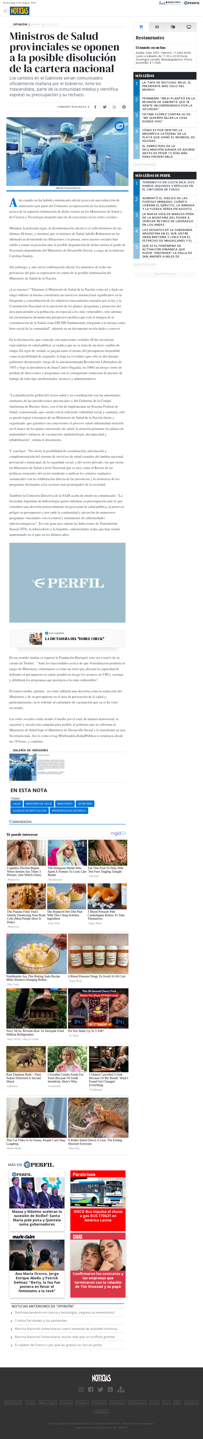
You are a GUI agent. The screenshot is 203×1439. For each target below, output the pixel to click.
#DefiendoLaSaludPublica (69, 810)
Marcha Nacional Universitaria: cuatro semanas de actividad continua (66, 1329)
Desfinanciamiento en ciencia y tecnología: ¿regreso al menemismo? (65, 1312)
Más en (15, 1164)
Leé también (56, 633)
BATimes (101, 1411)
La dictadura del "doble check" (74, 639)
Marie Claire (47, 1402)
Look (154, 1402)
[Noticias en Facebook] (90, 1390)
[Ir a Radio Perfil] (170, 2)
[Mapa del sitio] (120, 1390)
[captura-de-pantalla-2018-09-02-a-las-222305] (50, 767)
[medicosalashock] (22, 767)
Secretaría (85, 803)
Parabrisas (117, 1402)
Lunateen (191, 1402)
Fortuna (66, 1402)
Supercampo (137, 1402)
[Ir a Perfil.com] (192, 2)
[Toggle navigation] (6, 10)
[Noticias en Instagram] (81, 1390)
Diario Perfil (13, 1402)
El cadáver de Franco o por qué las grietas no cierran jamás (58, 1345)
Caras (30, 1402)
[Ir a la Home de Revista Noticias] (20, 11)
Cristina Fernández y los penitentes (41, 1320)
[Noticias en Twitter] (100, 1390)
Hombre (82, 1402)
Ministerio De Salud (39, 803)
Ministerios (65, 803)
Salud (17, 803)
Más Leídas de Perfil (153, 175)
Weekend (99, 1402)
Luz (166, 1402)
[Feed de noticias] (110, 1390)
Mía (177, 1402)
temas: (15, 798)
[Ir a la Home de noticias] (101, 1377)
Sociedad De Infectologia (30, 810)
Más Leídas (144, 75)
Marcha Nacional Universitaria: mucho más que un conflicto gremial (65, 1337)
